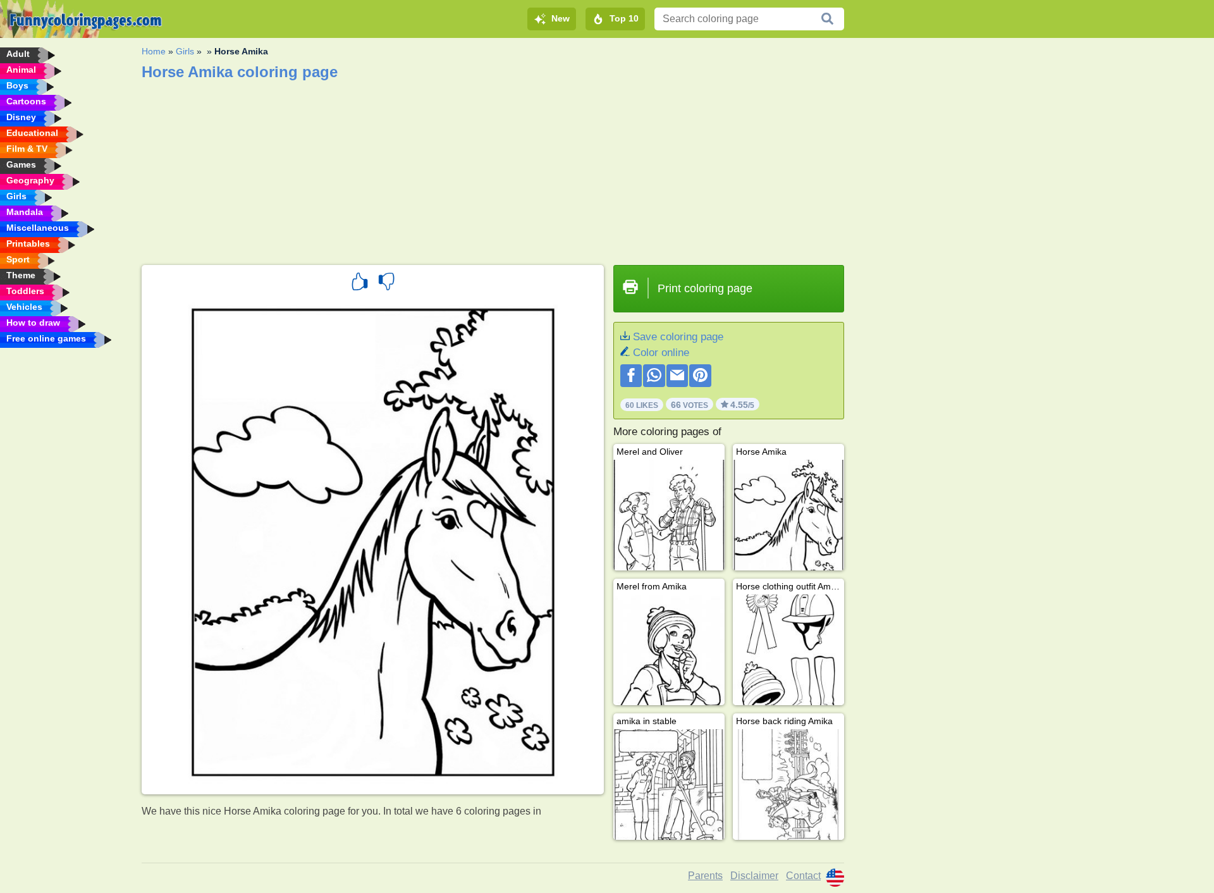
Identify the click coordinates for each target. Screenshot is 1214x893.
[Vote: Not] (386, 283)
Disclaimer (754, 875)
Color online (661, 353)
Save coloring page (678, 337)
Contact (803, 875)
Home (154, 51)
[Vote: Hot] (359, 283)
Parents (705, 875)
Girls (185, 51)
